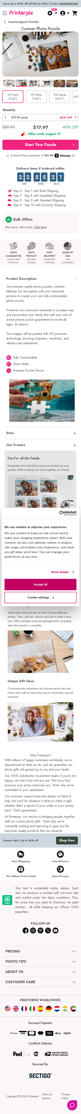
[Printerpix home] (21, 13)
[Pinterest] (40, 930)
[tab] (9, 83)
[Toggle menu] (4, 13)
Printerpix (33, 1096)
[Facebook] (26, 930)
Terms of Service (47, 1096)
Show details (60, 572)
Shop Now (67, 840)
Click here (40, 227)
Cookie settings (38, 597)
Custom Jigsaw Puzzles (23, 22)
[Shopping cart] (75, 13)
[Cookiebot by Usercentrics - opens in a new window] (59, 513)
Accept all (40, 584)
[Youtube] (55, 930)
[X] (48, 930)
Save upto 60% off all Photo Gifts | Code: (40, 4)
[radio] (12, 96)
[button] (40, 117)
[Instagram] (33, 930)
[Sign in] (64, 13)
